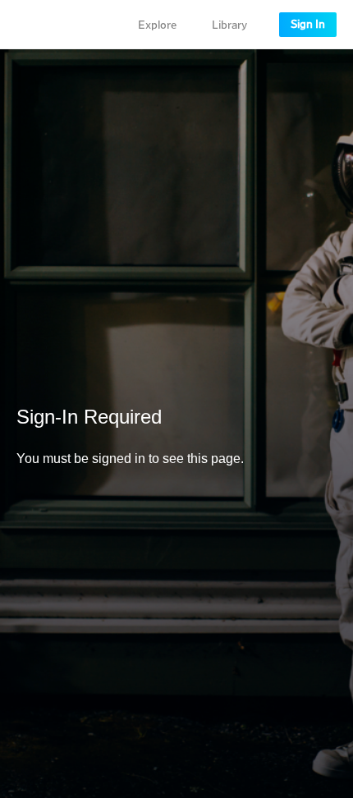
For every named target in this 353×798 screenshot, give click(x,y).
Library (229, 25)
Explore (157, 25)
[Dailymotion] (60, 24)
